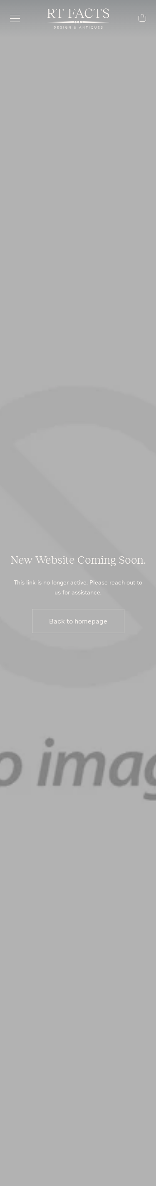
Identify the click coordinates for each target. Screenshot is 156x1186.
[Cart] (137, 19)
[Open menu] (19, 19)
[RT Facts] (78, 18)
